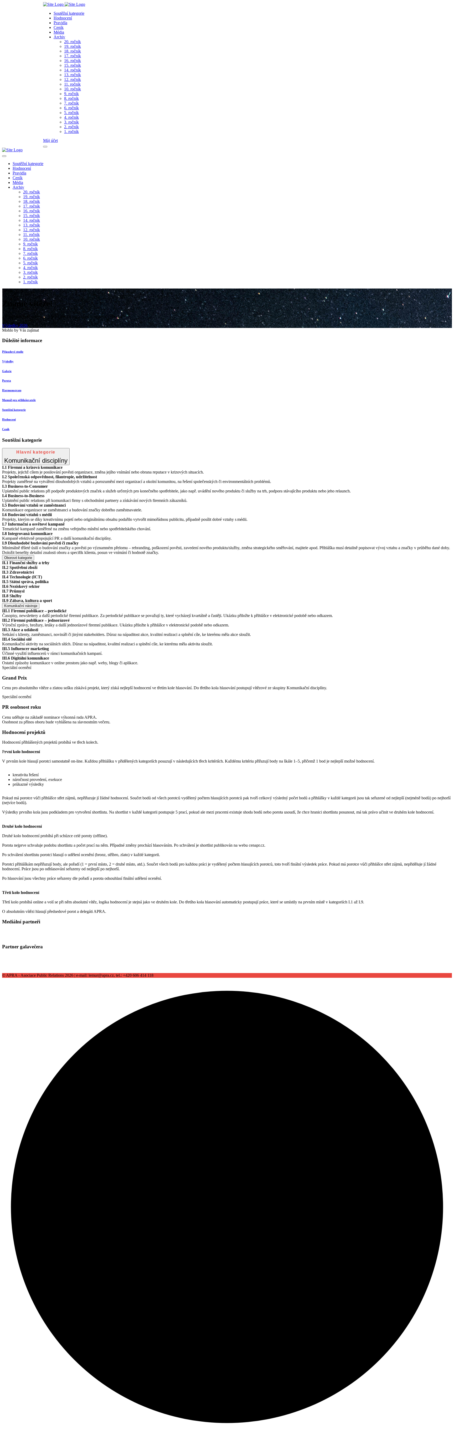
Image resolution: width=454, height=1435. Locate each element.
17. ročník (72, 56)
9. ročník (71, 93)
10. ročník (72, 89)
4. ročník (71, 117)
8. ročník (71, 98)
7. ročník (71, 103)
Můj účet (50, 140)
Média (59, 32)
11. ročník (72, 84)
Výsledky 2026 (15, 325)
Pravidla (60, 22)
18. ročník (72, 51)
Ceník (59, 27)
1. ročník (71, 131)
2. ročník (71, 127)
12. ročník (72, 79)
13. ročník (72, 75)
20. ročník (72, 41)
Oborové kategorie (18, 558)
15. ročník (72, 65)
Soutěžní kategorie (69, 13)
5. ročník (71, 112)
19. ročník (72, 46)
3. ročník (71, 122)
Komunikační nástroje (20, 606)
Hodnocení (63, 18)
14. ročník (72, 70)
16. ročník (72, 60)
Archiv (59, 37)
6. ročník (71, 108)
